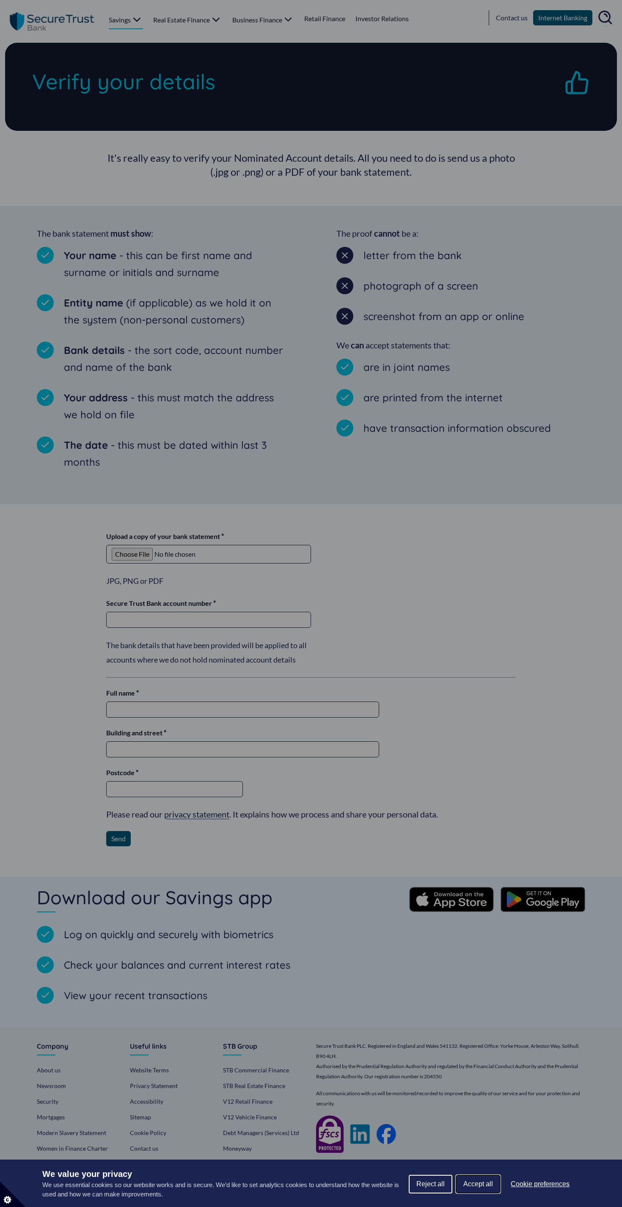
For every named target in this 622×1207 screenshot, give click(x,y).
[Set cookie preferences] (12, 1194)
